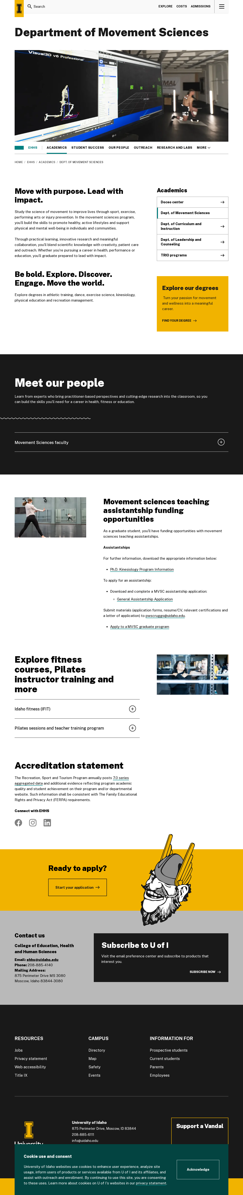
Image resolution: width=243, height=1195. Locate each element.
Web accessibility (30, 1067)
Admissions (201, 6)
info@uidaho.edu (85, 1141)
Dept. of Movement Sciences (185, 213)
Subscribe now (202, 972)
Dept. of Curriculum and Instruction (181, 226)
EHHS (32, 147)
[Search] (30, 6)
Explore (166, 6)
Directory (96, 1050)
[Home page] (19, 8)
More (203, 147)
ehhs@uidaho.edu (42, 960)
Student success (87, 147)
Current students (165, 1058)
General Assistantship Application (145, 599)
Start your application (74, 887)
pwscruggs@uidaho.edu (165, 616)
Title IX (21, 1075)
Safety (94, 1067)
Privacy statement (31, 1058)
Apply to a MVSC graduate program (139, 627)
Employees (160, 1075)
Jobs (19, 1050)
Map (92, 1058)
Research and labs (175, 147)
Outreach (143, 147)
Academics (57, 147)
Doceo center (172, 202)
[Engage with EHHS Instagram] (33, 823)
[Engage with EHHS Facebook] (18, 823)
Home (19, 162)
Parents (157, 1067)
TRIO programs (174, 255)
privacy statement (151, 1183)
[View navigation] (221, 6)
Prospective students (169, 1050)
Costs (181, 6)
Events (94, 1075)
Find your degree (176, 320)
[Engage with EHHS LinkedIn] (47, 823)
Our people (119, 147)
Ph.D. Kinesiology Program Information (142, 569)
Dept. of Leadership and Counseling (181, 242)
